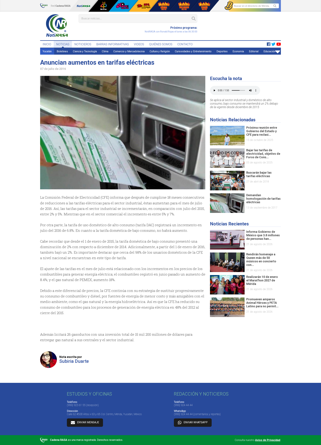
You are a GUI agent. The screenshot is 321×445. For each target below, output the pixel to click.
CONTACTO (185, 44)
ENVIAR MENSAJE (88, 422)
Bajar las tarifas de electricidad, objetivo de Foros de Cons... (263, 153)
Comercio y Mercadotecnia (129, 51)
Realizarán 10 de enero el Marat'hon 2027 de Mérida (262, 280)
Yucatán (47, 51)
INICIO (47, 44)
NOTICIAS (62, 44)
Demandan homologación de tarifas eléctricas (263, 198)
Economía (238, 51)
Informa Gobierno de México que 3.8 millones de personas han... (263, 235)
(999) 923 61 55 (76, 405)
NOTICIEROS (82, 44)
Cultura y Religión (160, 51)
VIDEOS (139, 44)
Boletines (62, 51)
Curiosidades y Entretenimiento (193, 51)
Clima (105, 51)
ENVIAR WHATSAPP (196, 422)
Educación (269, 51)
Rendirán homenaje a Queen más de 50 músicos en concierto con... (261, 259)
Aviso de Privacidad (267, 440)
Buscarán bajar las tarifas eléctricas (259, 174)
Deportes (222, 51)
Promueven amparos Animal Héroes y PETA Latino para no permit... (262, 302)
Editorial (253, 51)
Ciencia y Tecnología (85, 51)
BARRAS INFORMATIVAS (112, 44)
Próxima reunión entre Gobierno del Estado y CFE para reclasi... (261, 131)
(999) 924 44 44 (183, 405)
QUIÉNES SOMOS (160, 44)
